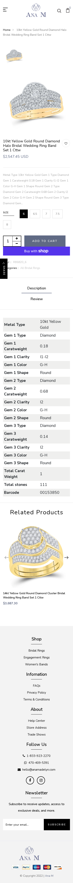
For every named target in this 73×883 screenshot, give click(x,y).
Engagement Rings (37, 657)
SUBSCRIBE (57, 824)
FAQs (36, 686)
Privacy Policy (36, 693)
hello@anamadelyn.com (38, 770)
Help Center (36, 721)
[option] (14, 55)
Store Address (37, 728)
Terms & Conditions (36, 699)
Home (7, 30)
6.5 (35, 214)
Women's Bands (36, 664)
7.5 (57, 214)
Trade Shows (37, 735)
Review (36, 298)
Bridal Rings (36, 651)
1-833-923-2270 (38, 756)
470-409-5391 (38, 763)
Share (3, 270)
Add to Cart (45, 241)
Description (36, 288)
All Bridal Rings (30, 268)
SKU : (7, 262)
